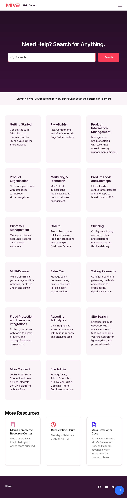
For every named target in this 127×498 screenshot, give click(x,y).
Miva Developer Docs (102, 431)
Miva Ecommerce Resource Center (21, 431)
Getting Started (21, 124)
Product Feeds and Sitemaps (101, 179)
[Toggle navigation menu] (120, 5)
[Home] (13, 5)
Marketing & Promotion (59, 179)
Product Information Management (100, 128)
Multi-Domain (19, 271)
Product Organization (19, 179)
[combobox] (52, 57)
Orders (56, 226)
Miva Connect (20, 369)
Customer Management (19, 228)
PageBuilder (59, 124)
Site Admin (58, 369)
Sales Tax (58, 271)
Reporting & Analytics (59, 318)
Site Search (99, 316)
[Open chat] (119, 490)
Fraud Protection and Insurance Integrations (21, 320)
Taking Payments (103, 271)
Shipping (97, 226)
